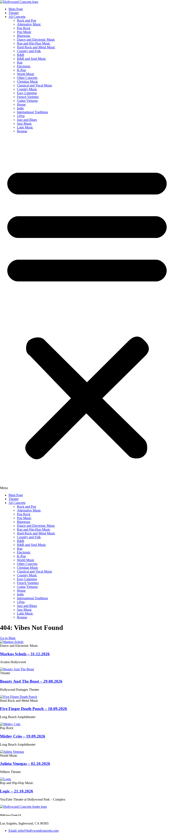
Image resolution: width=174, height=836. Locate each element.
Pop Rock (23, 28)
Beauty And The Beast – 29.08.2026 (31, 681)
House (21, 104)
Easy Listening (27, 93)
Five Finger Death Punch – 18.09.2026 (33, 708)
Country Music (27, 89)
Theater (13, 13)
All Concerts (16, 16)
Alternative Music (29, 24)
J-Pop (21, 116)
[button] (87, 313)
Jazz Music (24, 123)
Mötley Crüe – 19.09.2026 (22, 736)
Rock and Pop (26, 20)
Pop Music (24, 32)
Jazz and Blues (27, 120)
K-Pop (21, 70)
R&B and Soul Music (31, 58)
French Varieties (28, 97)
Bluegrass (23, 36)
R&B (20, 55)
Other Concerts (27, 78)
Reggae (22, 131)
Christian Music (27, 81)
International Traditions (32, 112)
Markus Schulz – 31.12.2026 (25, 654)
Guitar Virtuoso (27, 100)
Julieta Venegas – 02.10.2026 (25, 763)
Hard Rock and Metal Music (36, 47)
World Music (25, 74)
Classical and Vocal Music (34, 85)
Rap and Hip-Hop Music (33, 43)
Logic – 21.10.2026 (16, 791)
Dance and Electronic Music (36, 39)
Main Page (15, 9)
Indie (20, 108)
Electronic (24, 66)
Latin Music (25, 127)
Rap (19, 62)
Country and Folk (29, 51)
